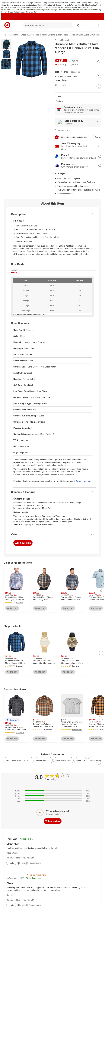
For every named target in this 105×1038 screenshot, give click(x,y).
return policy (26, 524)
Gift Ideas (61, 7)
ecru (64, 85)
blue (57, 85)
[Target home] (7, 25)
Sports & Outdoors (55, 5)
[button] (62, 55)
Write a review (52, 821)
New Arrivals (23, 9)
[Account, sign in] (84, 25)
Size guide (75, 72)
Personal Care (43, 5)
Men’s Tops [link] (80, 760)
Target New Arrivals (8, 2)
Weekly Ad (71, 9)
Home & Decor (69, 2)
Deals (9, 9)
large (69, 76)
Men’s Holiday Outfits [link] (63, 760)
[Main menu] (17, 25)
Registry (11, 12)
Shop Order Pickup (82, 9)
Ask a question (23, 542)
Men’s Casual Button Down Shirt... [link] (18, 760)
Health (68, 5)
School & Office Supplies (87, 5)
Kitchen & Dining (81, 2)
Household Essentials (21, 5)
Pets (64, 5)
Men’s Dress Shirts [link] (43, 760)
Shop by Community (80, 7)
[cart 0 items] (98, 25)
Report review (35, 862)
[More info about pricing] (98, 61)
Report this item (61, 130)
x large (74, 76)
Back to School (21, 2)
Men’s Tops (63, 34)
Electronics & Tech (13, 7)
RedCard (17, 12)
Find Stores (34, 12)
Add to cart (60, 101)
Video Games (25, 7)
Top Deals (49, 9)
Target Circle (25, 12)
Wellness (74, 5)
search (69, 25)
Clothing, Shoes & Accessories (52, 2)
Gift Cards (69, 7)
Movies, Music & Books (39, 7)
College (30, 2)
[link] (62, 55)
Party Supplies (53, 7)
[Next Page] (99, 76)
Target (6, 34)
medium (63, 76)
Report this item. (83, 481)
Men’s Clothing (48, 34)
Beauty (35, 5)
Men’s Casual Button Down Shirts (86, 34)
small (57, 76)
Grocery (10, 5)
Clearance (15, 9)
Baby (31, 5)
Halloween (37, 2)
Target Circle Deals (60, 9)
